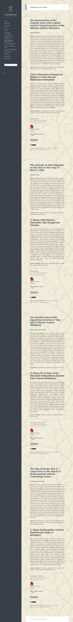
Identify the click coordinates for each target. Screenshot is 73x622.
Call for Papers (7, 32)
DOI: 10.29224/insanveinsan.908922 (38, 120)
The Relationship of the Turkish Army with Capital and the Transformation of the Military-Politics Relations (47, 24)
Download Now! (34, 140)
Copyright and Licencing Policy (10, 49)
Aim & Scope (6, 23)
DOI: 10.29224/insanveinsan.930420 (38, 577)
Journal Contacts (7, 58)
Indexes (5, 28)
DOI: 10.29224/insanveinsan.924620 (38, 424)
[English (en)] (5, 72)
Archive (5, 30)
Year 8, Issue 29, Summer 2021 (37, 122)
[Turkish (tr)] (5, 70)
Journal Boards (7, 25)
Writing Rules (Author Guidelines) (8, 37)
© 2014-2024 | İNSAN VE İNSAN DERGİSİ (38, 619)
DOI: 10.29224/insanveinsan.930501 (38, 273)
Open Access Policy (8, 51)
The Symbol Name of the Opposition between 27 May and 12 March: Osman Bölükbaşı (45, 321)
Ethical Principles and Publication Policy (8, 41)
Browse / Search (7, 56)
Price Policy (6, 54)
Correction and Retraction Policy (9, 46)
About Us (6, 21)
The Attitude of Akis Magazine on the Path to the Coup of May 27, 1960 (47, 167)
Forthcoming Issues (8, 34)
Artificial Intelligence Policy (10, 43)
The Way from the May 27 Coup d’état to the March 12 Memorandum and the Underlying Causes (45, 472)
